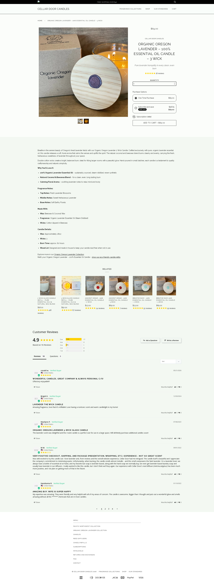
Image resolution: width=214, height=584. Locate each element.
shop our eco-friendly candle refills (106, 257)
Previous (41, 74)
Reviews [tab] (37, 356)
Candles (77, 534)
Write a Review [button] (173, 340)
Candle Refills (80, 543)
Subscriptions (79, 547)
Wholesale (78, 551)
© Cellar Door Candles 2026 (84, 571)
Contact (77, 563)
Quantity (154, 80)
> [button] (117, 509)
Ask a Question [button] (151, 340)
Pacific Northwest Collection (86, 526)
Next (126, 74)
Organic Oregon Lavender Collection (69, 254)
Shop (148, 9)
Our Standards (161, 9)
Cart (174, 9)
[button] (175, 387)
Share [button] (38, 387)
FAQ (74, 559)
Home (40, 20)
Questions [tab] (54, 356)
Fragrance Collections (130, 9)
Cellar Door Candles (53, 8)
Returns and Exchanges (84, 555)
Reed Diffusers (80, 538)
